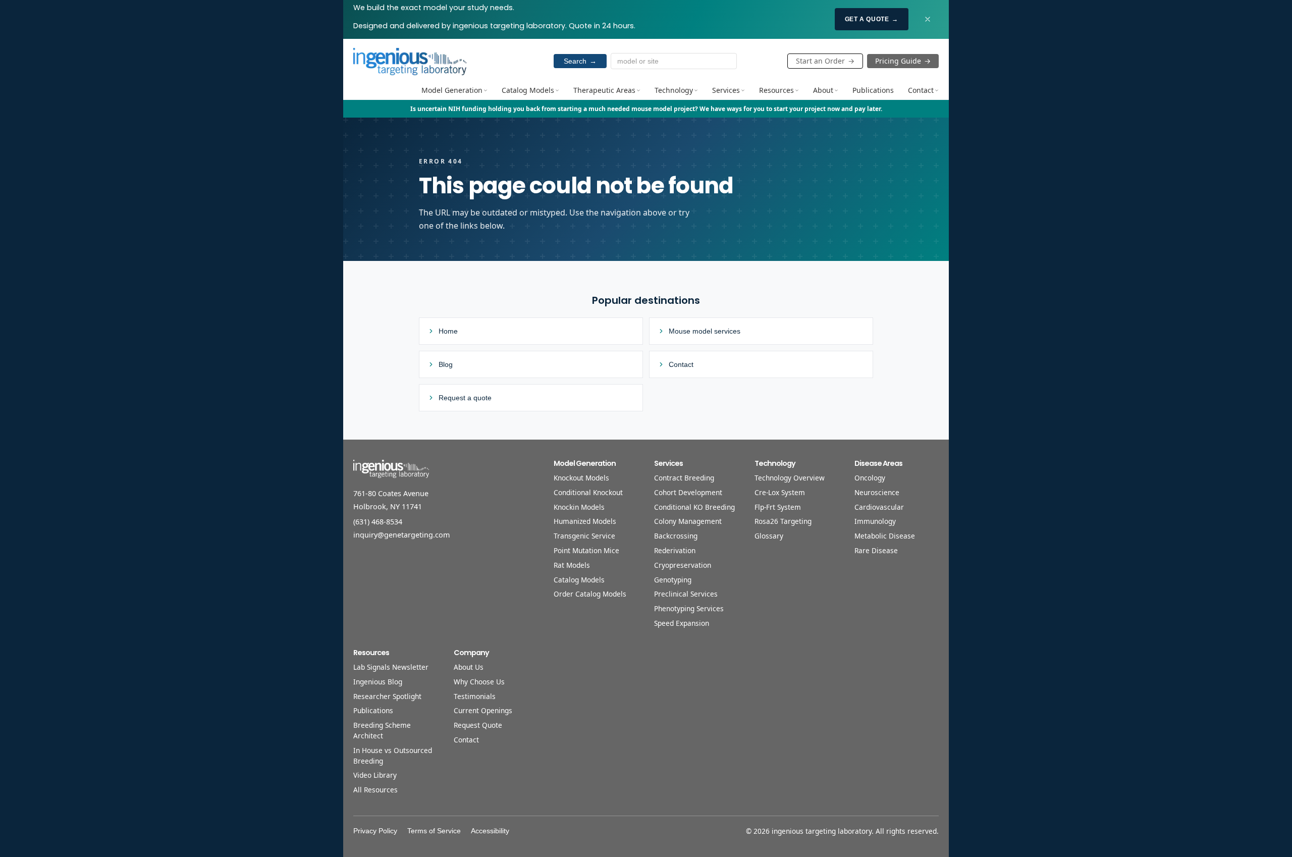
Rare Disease (876, 550)
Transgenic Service (584, 536)
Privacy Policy (375, 831)
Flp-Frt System (778, 507)
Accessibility (490, 831)
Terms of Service (434, 831)
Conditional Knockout (588, 492)
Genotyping (672, 579)
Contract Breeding (684, 478)
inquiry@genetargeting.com (401, 535)
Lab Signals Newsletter (390, 667)
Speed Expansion (681, 623)
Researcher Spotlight (387, 696)
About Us (468, 667)
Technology (674, 90)
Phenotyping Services (689, 608)
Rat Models (572, 565)
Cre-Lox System (780, 492)
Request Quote (478, 725)
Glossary (769, 536)
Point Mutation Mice (586, 550)
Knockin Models (579, 507)
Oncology (869, 478)
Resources (776, 90)
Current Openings (483, 710)
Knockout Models (581, 478)
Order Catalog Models (590, 594)
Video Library (375, 775)
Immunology (875, 521)
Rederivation (674, 550)
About (823, 90)
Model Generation (451, 90)
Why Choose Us (479, 681)
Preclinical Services (686, 594)
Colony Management (688, 521)
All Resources (375, 789)
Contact (921, 90)
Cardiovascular (879, 507)
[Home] (409, 61)
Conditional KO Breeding (694, 507)
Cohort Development (688, 492)
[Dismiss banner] (928, 19)
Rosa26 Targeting (783, 521)
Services (726, 90)
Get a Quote (871, 19)
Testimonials (475, 696)
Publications (873, 90)
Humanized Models (585, 521)
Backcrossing (675, 536)
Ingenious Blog (377, 681)
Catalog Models (528, 90)
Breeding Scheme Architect (382, 730)
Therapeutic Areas (604, 90)
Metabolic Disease (884, 536)
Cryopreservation (682, 565)
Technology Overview (790, 478)
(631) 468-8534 (377, 521)
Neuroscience (876, 492)
